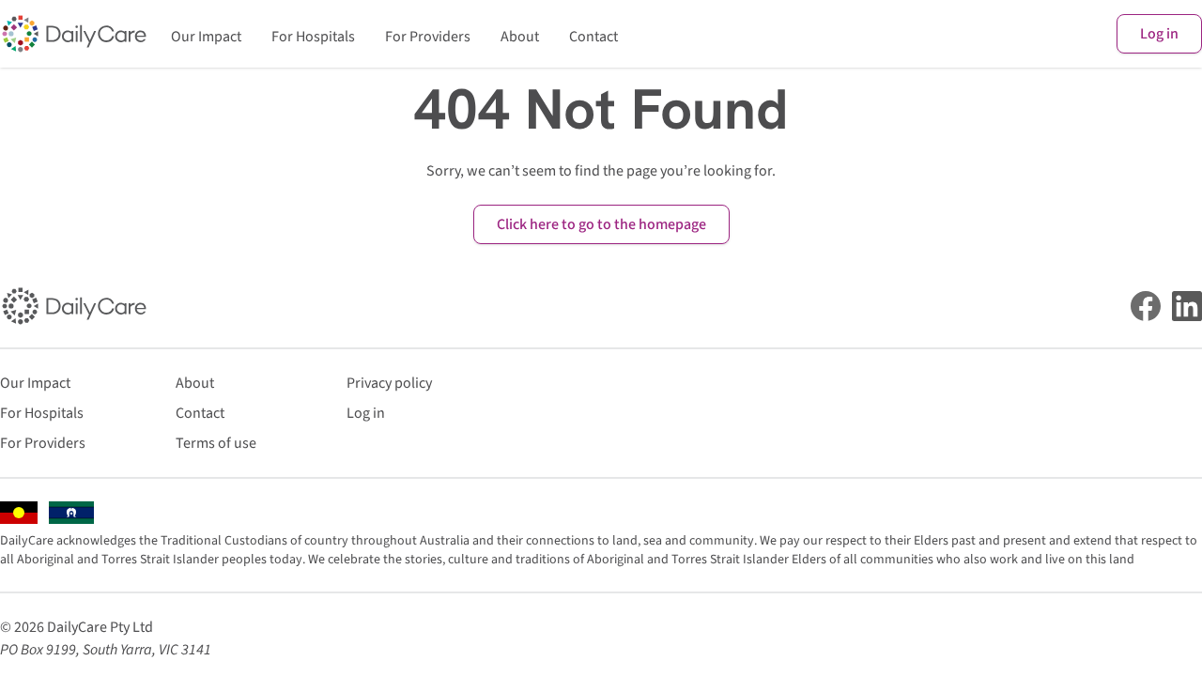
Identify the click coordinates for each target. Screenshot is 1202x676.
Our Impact (206, 36)
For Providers (427, 36)
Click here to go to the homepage (601, 224)
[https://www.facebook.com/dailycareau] (1146, 306)
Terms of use (216, 443)
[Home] (74, 34)
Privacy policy (389, 383)
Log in (1159, 33)
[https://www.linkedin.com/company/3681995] (1187, 306)
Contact (593, 36)
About (520, 36)
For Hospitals (313, 36)
